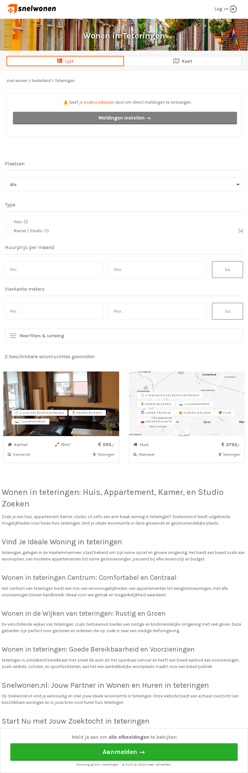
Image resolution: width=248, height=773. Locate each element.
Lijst (67, 61)
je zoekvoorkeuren (96, 102)
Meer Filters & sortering (42, 335)
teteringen (59, 492)
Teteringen (65, 80)
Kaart (185, 61)
